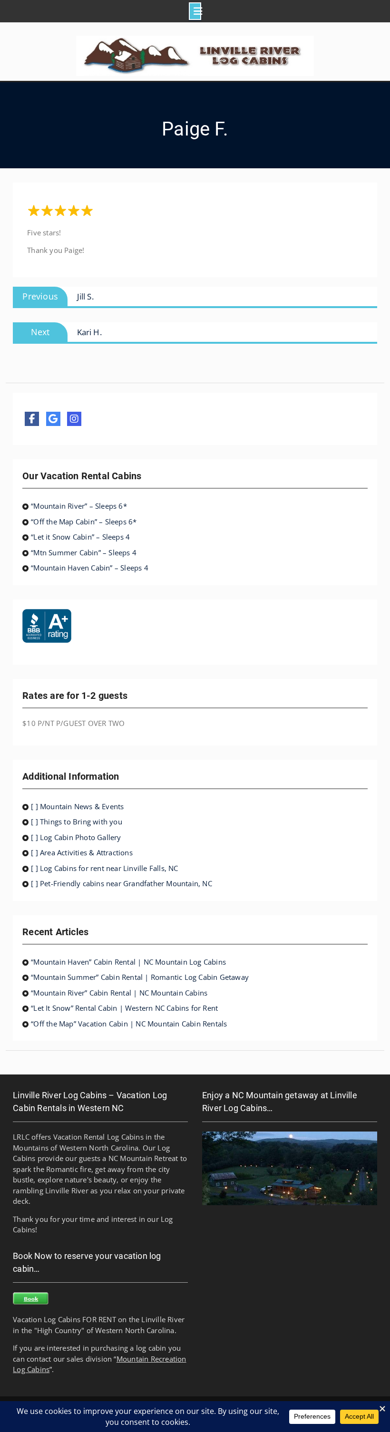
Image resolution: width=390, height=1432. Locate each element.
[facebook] (32, 419)
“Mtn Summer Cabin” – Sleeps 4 (83, 552)
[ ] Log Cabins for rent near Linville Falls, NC (104, 868)
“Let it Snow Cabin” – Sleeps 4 (80, 537)
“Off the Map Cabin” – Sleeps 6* (83, 521)
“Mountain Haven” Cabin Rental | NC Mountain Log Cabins (128, 962)
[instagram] (74, 419)
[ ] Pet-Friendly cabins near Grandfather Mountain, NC (121, 883)
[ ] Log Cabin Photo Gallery (76, 837)
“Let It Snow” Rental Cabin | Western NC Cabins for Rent (124, 1008)
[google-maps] (53, 419)
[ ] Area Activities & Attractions (82, 852)
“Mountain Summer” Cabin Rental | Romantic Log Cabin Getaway (140, 977)
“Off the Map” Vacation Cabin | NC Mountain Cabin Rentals (129, 1023)
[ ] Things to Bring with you (76, 821)
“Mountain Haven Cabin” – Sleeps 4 (89, 567)
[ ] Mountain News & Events (77, 806)
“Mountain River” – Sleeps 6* (79, 506)
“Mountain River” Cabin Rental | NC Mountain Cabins (119, 992)
